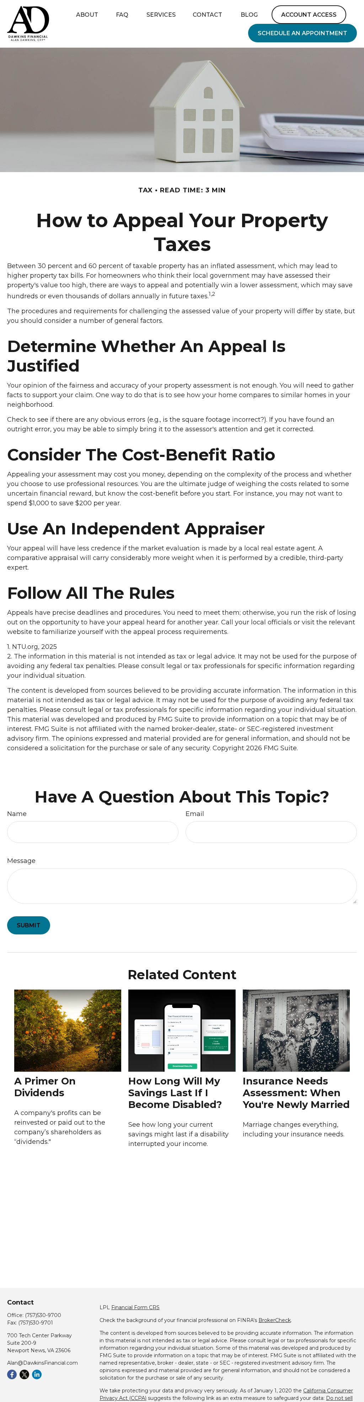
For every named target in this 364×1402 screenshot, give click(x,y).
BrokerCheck (274, 1320)
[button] (87, 14)
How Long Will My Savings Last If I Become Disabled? (175, 1092)
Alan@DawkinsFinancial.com (42, 1363)
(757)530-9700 (43, 1315)
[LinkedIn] (37, 1374)
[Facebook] (12, 1374)
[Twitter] (24, 1374)
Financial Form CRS (135, 1307)
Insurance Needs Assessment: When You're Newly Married (296, 1092)
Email (195, 814)
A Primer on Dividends (45, 1087)
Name (17, 814)
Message (21, 861)
